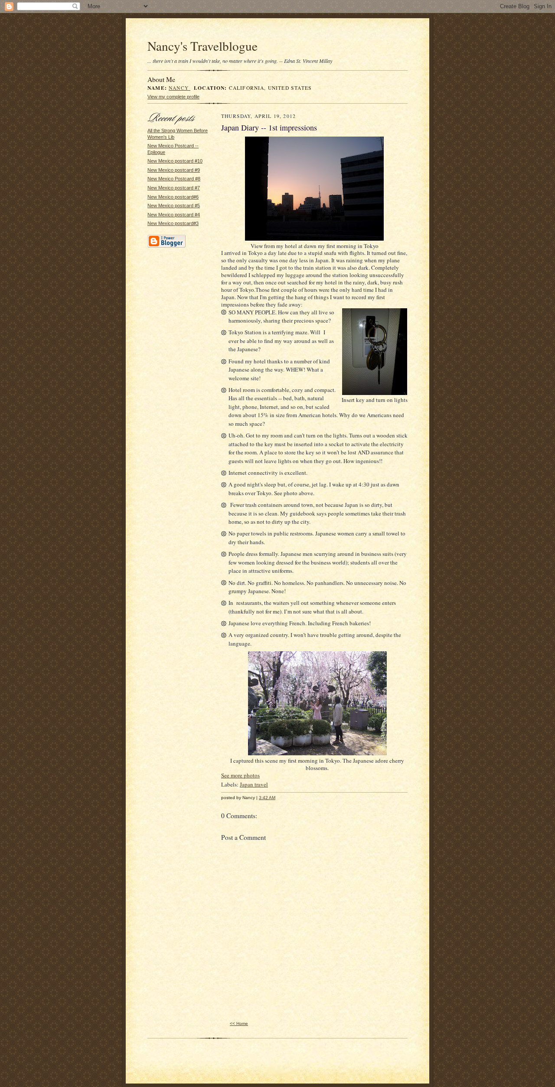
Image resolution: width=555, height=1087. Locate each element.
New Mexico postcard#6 (173, 196)
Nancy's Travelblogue (202, 45)
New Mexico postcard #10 (174, 160)
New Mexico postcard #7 (173, 187)
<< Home (239, 1023)
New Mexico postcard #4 (173, 214)
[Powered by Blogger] (166, 246)
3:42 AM (267, 797)
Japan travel (254, 784)
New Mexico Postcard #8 (173, 178)
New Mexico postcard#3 (173, 223)
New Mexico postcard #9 (173, 170)
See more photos (240, 775)
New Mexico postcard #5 (173, 205)
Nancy (179, 88)
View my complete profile (173, 96)
